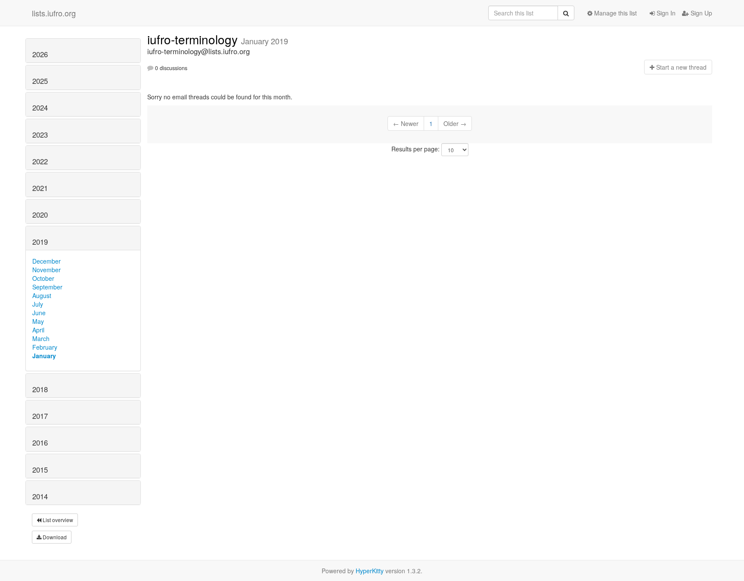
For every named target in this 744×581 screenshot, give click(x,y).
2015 (40, 469)
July (37, 304)
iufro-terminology (194, 39)
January (44, 355)
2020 (40, 214)
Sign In (665, 13)
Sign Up (700, 13)
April (38, 330)
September (47, 287)
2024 (40, 107)
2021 (40, 188)
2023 (40, 134)
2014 (40, 496)
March (41, 338)
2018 (40, 389)
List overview (57, 519)
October (43, 278)
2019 (40, 242)
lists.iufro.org (54, 12)
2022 (40, 161)
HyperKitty (370, 570)
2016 (40, 442)
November (46, 269)
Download (54, 537)
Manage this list (614, 13)
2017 (40, 416)
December (46, 261)
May (38, 321)
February (44, 347)
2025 (40, 81)
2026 (40, 54)
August (41, 295)
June (39, 312)
